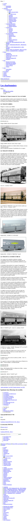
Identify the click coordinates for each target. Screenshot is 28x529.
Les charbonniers (9, 85)
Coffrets (10, 22)
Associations (8, 69)
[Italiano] (9, 80)
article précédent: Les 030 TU (7, 387)
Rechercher (3, 434)
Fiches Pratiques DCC (11, 64)
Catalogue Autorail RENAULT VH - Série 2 (10, 421)
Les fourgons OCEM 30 (8, 397)
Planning (5, 75)
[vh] (2, 417)
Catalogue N (8, 27)
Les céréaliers (6, 395)
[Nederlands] (15, 80)
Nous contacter (6, 439)
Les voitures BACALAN (8, 402)
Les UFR (5, 401)
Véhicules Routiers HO (11, 58)
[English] (5, 80)
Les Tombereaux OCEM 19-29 (10, 399)
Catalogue (5, 8)
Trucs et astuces (9, 65)
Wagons (10, 31)
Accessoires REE (9, 33)
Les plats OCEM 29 (7, 398)
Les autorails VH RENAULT (9, 393)
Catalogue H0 (9, 9)
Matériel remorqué (13, 26)
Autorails (11, 15)
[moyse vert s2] (4, 427)
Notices (7, 66)
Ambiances (8, 53)
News (4, 4)
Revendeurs (5, 71)
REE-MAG (8, 7)
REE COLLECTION (13, 12)
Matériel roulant (12, 36)
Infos (4, 60)
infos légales (6, 437)
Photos (4, 52)
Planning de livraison (10, 61)
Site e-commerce (6, 76)
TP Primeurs (6, 404)
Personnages (11, 34)
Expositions (8, 6)
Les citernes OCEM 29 (8, 396)
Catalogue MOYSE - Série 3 (7, 431)
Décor (10, 37)
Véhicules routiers (12, 20)
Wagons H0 (8, 56)
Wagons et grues (12, 19)
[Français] (2, 80)
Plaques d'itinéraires (13, 39)
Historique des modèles (11, 63)
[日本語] (17, 80)
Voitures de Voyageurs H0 (11, 55)
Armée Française (12, 21)
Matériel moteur (12, 25)
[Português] (13, 80)
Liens (4, 68)
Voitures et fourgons (13, 17)
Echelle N (8, 59)
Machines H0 (9, 54)
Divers (10, 38)
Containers (11, 41)
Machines (11, 16)
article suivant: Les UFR (19, 387)
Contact (5, 72)
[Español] (11, 80)
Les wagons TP (6, 403)
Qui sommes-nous (7, 436)
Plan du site (5, 440)
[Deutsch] (7, 80)
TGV (10, 10)
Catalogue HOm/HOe (10, 23)
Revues (7, 70)
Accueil (5, 3)
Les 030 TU (5, 392)
